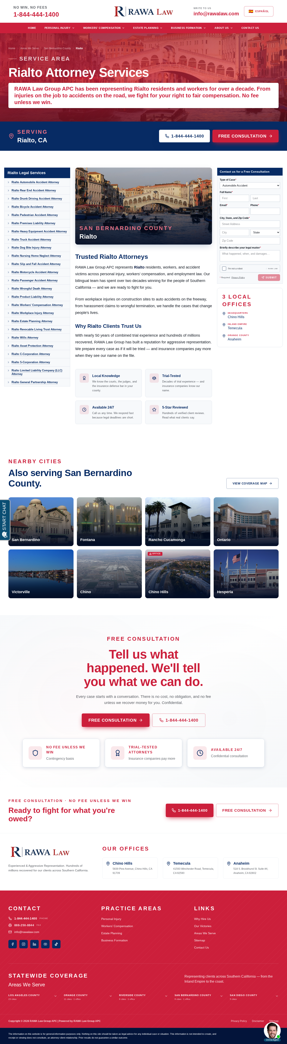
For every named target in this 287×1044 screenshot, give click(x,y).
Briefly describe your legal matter (240, 247)
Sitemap (199, 940)
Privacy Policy (238, 277)
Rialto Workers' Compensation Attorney (37, 305)
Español (259, 11)
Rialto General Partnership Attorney (35, 382)
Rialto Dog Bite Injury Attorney (31, 247)
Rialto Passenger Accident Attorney (35, 280)
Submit (271, 277)
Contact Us (250, 27)
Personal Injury (58, 27)
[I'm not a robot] (224, 268)
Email (224, 205)
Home (32, 27)
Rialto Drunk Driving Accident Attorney (37, 198)
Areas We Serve (29, 48)
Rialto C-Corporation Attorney (31, 354)
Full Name (226, 192)
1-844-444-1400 (187, 136)
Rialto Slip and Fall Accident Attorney (36, 264)
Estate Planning (145, 27)
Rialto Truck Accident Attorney (31, 239)
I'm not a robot (235, 268)
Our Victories (202, 926)
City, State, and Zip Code (235, 218)
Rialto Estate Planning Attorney (32, 321)
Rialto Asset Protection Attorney (32, 345)
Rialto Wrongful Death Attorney (32, 288)
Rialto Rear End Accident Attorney (34, 190)
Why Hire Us (202, 919)
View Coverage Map (250, 483)
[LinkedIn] (34, 944)
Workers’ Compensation (117, 926)
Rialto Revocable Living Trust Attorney (37, 329)
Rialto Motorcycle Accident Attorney (35, 272)
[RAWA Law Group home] (143, 11)
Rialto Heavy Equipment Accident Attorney (39, 231)
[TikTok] (56, 944)
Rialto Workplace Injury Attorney (33, 313)
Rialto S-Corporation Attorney (31, 362)
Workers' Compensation (102, 27)
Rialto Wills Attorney (25, 337)
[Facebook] (12, 944)
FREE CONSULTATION (242, 136)
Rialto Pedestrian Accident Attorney (35, 215)
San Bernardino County (57, 48)
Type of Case (228, 179)
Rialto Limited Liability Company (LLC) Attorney (37, 372)
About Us (222, 27)
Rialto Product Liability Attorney (32, 296)
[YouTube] (45, 944)
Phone (254, 205)
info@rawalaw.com (26, 932)
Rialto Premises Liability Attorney (33, 223)
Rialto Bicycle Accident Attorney (32, 206)
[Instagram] (23, 944)
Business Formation (186, 27)
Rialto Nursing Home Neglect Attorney (36, 255)
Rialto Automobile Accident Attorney (35, 182)
